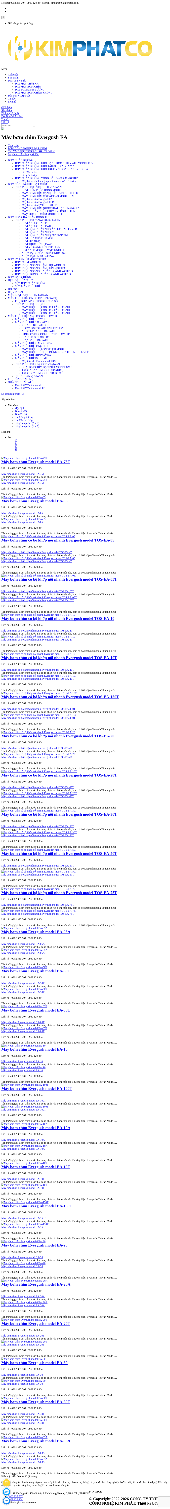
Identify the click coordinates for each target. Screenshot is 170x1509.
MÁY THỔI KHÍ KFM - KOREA (33, 343)
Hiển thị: (5, 431)
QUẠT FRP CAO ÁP (20, 382)
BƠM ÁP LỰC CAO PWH (36, 226)
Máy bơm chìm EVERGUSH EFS (40, 205)
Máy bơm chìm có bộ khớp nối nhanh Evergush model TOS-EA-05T (59, 579)
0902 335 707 (15, 1496)
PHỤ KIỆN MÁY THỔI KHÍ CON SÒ (36, 301)
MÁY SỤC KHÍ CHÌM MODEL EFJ (42, 214)
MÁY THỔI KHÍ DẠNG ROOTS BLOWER (32, 316)
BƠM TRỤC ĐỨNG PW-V (37, 244)
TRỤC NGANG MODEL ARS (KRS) (42, 370)
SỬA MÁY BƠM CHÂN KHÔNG (34, 92)
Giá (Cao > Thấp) (24, 420)
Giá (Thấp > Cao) (24, 417)
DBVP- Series (29, 175)
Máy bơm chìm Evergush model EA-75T (35, 462)
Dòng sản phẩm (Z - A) (27, 426)
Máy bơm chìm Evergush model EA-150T (36, 1206)
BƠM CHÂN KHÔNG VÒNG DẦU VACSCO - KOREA (47, 178)
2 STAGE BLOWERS (34, 325)
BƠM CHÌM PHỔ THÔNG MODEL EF (44, 190)
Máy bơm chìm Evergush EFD (38, 202)
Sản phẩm (13, 77)
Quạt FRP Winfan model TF (30, 388)
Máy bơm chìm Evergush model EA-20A (35, 1284)
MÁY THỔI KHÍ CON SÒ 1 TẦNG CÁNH (46, 307)
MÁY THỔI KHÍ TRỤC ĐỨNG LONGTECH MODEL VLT (55, 352)
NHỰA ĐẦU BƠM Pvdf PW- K (39, 256)
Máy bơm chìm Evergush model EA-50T (35, 971)
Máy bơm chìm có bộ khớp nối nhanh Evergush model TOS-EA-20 (57, 736)
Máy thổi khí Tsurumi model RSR (39, 361)
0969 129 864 (15, 1499)
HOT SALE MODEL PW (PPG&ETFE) (43, 250)
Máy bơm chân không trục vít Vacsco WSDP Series (49, 181)
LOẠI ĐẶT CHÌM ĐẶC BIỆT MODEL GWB (47, 367)
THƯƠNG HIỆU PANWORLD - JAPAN (37, 220)
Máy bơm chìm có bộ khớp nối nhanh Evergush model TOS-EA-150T (60, 697)
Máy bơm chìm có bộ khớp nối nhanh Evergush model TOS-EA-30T (59, 814)
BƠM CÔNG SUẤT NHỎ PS (38, 232)
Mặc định (20, 408)
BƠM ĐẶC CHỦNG (19, 277)
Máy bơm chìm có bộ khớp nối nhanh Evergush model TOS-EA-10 (57, 618)
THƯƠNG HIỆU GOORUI (30, 304)
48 (16, 449)
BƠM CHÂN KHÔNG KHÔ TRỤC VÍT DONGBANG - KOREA (51, 169)
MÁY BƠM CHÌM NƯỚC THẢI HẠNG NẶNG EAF (51, 208)
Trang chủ (13, 145)
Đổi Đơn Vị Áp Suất (19, 95)
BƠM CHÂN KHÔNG (20, 160)
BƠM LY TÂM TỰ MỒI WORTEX (27, 259)
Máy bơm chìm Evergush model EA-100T (36, 1088)
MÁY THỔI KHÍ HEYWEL (30, 319)
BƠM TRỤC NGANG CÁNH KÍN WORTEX (40, 268)
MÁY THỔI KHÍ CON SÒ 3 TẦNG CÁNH (46, 313)
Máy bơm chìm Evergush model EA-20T (35, 1323)
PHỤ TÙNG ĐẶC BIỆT (21, 379)
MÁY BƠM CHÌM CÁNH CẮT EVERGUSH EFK (50, 193)
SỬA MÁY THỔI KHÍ (27, 83)
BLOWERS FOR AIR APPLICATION (43, 328)
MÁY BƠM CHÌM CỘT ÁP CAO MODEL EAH (48, 196)
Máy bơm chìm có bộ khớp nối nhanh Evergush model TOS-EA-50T (59, 853)
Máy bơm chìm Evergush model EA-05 (34, 501)
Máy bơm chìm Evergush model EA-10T (35, 1167)
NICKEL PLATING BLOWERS (39, 331)
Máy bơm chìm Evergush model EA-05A (35, 932)
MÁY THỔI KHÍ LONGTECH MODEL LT (46, 349)
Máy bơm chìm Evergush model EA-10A (35, 1128)
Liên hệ (12, 101)
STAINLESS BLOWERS (35, 337)
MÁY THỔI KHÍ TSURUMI (31, 358)
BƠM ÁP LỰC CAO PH (35, 223)
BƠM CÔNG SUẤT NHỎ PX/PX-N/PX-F (45, 235)
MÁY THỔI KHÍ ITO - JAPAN (32, 322)
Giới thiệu (13, 74)
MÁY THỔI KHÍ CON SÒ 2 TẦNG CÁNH (46, 310)
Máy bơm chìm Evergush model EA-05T (35, 1010)
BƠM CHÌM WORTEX (28, 262)
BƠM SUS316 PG (32, 241)
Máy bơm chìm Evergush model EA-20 (34, 1245)
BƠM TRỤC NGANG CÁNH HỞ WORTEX (40, 265)
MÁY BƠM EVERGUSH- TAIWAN (28, 295)
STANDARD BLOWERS (36, 340)
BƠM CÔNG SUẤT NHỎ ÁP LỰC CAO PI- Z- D (49, 229)
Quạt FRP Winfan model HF (30, 385)
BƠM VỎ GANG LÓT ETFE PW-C (41, 247)
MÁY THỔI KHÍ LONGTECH (32, 346)
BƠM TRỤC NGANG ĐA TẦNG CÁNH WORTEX (44, 271)
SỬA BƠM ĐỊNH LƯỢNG (29, 89)
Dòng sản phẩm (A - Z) (27, 423)
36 (16, 446)
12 (16, 440)
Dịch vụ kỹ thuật (17, 80)
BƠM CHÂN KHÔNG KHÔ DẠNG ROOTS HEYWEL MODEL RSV (54, 163)
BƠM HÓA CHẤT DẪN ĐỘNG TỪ (28, 217)
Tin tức (11, 98)
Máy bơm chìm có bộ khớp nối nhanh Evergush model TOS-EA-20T (59, 775)
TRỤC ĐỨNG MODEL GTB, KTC (41, 373)
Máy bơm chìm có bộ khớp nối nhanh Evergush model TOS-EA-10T (59, 658)
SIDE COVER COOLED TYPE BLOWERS (46, 334)
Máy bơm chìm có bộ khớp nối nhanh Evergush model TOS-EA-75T (59, 892)
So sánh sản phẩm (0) (12, 393)
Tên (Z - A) (21, 414)
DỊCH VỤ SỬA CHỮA (21, 280)
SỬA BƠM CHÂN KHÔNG (30, 283)
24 (16, 443)
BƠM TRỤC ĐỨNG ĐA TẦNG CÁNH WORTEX (43, 274)
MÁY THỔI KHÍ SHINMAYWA (33, 355)
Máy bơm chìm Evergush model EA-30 (34, 1362)
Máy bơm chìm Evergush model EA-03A (35, 1441)
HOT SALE (14, 289)
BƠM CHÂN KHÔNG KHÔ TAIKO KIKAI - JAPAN (45, 166)
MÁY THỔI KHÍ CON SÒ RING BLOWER (32, 298)
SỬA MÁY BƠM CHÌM (28, 86)
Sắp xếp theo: (8, 399)
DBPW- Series (29, 172)
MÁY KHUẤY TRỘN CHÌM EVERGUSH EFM (49, 211)
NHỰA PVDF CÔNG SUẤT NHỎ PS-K (44, 253)
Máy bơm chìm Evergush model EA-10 (34, 1049)
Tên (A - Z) (21, 411)
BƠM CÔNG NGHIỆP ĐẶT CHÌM (27, 148)
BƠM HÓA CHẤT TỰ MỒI (37, 238)
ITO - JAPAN (15, 292)
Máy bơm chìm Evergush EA (23, 154)
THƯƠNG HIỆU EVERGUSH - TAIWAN (31, 151)
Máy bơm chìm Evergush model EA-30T (35, 1402)
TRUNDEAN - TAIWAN (29, 376)
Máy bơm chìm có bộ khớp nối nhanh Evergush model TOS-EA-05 (57, 540)
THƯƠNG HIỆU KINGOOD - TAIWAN (37, 364)
